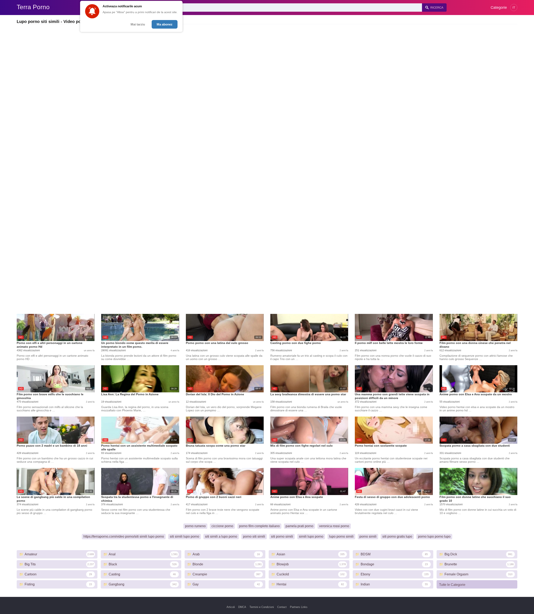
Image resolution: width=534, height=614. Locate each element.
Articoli (231, 607)
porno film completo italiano (259, 526)
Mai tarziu (138, 24)
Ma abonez (165, 24)
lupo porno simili (341, 536)
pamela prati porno (299, 526)
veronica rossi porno (334, 526)
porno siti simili (254, 536)
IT (514, 7)
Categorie (499, 7)
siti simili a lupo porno (221, 536)
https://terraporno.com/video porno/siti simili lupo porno (123, 536)
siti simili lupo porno (184, 536)
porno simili (368, 536)
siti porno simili (282, 536)
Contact (282, 607)
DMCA (242, 607)
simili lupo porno (311, 536)
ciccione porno (222, 526)
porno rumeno (195, 526)
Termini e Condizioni (261, 607)
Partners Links (298, 607)
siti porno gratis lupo (397, 536)
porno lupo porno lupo (434, 536)
